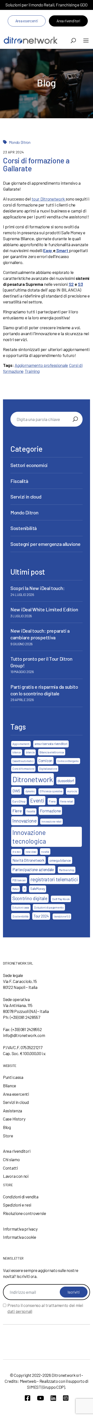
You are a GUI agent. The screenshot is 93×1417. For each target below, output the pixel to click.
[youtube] (40, 1398)
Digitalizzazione (48, 768)
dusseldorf (66, 780)
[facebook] (27, 1398)
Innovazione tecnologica (29, 836)
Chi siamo (11, 1159)
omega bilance (60, 860)
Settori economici (29, 465)
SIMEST (34, 1387)
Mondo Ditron (19, 142)
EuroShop (19, 801)
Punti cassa (13, 1077)
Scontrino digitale (29, 898)
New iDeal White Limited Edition (44, 609)
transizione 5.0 (62, 916)
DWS (16, 790)
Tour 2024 (41, 916)
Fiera (52, 801)
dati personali (19, 1311)
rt (24, 888)
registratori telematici (54, 879)
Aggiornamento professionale (41, 365)
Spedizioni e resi (17, 1204)
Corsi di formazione (23, 768)
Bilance (9, 1085)
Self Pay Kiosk (61, 899)
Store (8, 1135)
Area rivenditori (68, 21)
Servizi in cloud (25, 497)
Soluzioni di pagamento (48, 907)
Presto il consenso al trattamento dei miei (45, 1308)
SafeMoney (37, 889)
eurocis (72, 791)
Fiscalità (19, 481)
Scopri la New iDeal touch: (37, 588)
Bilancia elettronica (51, 752)
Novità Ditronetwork (28, 860)
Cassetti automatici (22, 761)
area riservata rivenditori (50, 744)
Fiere (17, 810)
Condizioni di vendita (20, 1196)
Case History (14, 1118)
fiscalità (31, 811)
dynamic (30, 791)
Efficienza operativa (51, 791)
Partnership (66, 870)
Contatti (10, 1167)
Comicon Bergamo (68, 761)
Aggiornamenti (21, 743)
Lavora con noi (16, 1176)
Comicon (45, 760)
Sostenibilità (23, 528)
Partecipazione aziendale (33, 869)
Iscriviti (73, 1292)
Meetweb (28, 1381)
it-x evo (16, 851)
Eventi (37, 800)
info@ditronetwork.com (24, 1035)
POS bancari (19, 880)
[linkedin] (53, 1398)
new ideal (31, 851)
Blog (7, 1127)
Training (32, 371)
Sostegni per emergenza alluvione (45, 544)
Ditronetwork (32, 779)
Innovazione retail (51, 821)
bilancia (30, 752)
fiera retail (66, 801)
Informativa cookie (19, 1237)
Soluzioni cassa (20, 907)
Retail (15, 888)
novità (45, 851)
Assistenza (12, 1110)
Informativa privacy (20, 1228)
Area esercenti (26, 21)
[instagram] (65, 1398)
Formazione (50, 810)
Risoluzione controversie (24, 1213)
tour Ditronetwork (48, 199)
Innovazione (24, 821)
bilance (16, 752)
